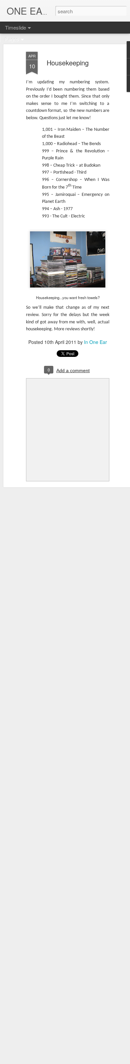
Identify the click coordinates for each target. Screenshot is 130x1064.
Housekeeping (68, 62)
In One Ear (95, 342)
